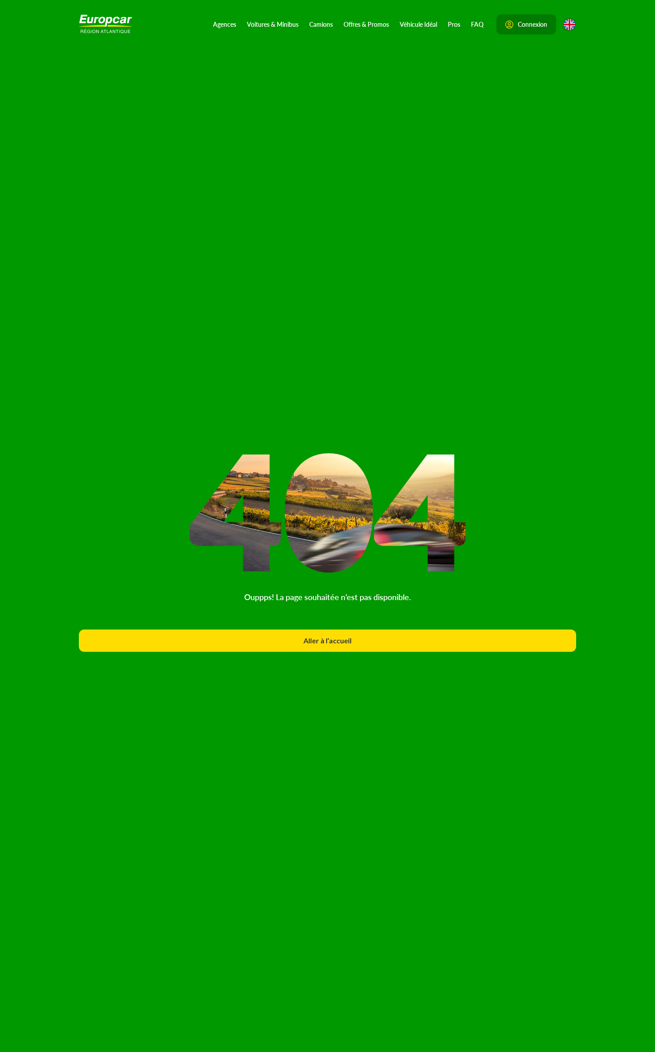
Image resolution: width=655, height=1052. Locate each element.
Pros (454, 24)
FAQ (477, 24)
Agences (224, 24)
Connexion (532, 24)
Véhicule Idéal (418, 24)
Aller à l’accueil (327, 640)
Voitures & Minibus (273, 24)
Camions (321, 24)
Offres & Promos (366, 24)
